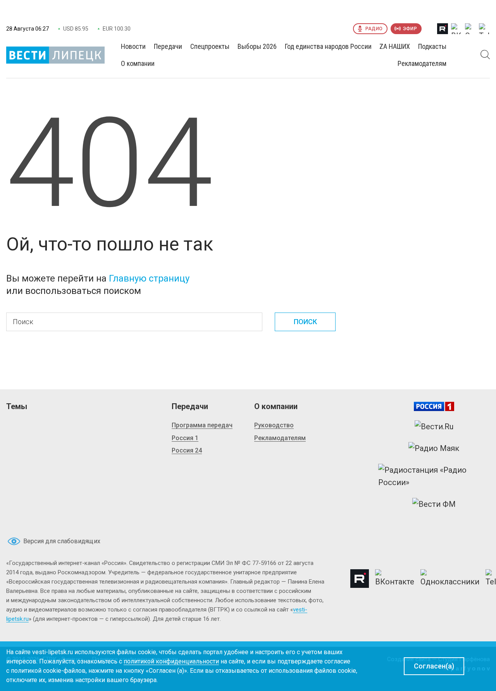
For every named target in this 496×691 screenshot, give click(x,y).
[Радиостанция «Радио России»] (434, 476)
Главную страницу (149, 278)
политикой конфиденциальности (171, 661)
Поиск (305, 322)
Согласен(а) (434, 666)
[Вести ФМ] (434, 504)
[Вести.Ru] (434, 426)
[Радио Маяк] (433, 448)
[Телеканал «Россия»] (434, 406)
